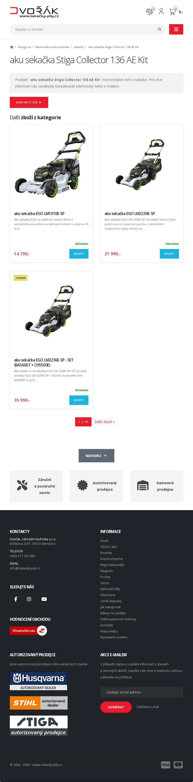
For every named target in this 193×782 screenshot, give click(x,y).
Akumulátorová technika (52, 47)
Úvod (104, 541)
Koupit (79, 254)
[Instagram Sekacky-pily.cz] (29, 599)
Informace (107, 595)
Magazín (106, 571)
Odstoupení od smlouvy (118, 619)
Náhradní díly (110, 589)
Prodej (105, 577)
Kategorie (24, 47)
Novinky (106, 553)
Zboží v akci (108, 547)
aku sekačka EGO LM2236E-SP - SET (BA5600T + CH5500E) (43, 362)
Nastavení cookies (113, 637)
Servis (105, 583)
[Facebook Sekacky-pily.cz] (16, 599)
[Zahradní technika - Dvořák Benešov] (34, 11)
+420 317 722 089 (22, 556)
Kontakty (106, 625)
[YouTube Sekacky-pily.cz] (44, 599)
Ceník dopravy (110, 601)
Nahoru (94, 455)
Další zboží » (104, 421)
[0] (149, 11)
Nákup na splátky (112, 613)
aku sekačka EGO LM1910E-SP (39, 213)
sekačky (79, 47)
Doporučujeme (111, 559)
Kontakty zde (27, 102)
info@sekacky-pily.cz (25, 568)
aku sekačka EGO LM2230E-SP (130, 213)
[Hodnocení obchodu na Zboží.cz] (28, 630)
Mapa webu (109, 631)
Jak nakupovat (110, 607)
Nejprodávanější (112, 565)
